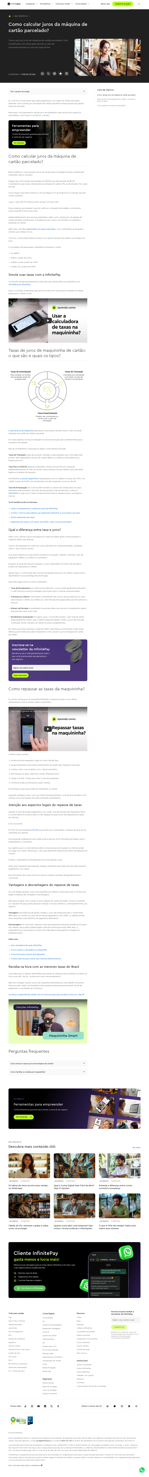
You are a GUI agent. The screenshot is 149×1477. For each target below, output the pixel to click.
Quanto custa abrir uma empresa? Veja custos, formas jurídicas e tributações (73, 1227)
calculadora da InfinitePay (19, 284)
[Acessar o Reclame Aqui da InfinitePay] (18, 1421)
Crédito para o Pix (49, 1346)
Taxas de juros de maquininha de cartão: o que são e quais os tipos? (116, 100)
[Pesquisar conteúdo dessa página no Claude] (129, 1406)
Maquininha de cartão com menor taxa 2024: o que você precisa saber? (41, 522)
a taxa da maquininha (28, 479)
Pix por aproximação (50, 1350)
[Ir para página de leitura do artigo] (29, 1165)
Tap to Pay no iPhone (16, 1321)
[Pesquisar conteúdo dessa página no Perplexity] (122, 1406)
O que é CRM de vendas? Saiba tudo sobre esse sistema (117, 1227)
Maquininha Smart (15, 1324)
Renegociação (48, 1353)
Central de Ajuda (83, 1349)
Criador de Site (14, 1353)
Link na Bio (12, 1357)
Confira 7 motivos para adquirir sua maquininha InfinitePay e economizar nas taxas (45, 513)
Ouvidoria (80, 1382)
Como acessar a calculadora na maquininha (29, 950)
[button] (32, 4)
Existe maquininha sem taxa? (23, 517)
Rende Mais (47, 1371)
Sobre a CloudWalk (84, 1365)
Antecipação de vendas (52, 1361)
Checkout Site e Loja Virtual (19, 1349)
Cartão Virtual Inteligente (52, 1325)
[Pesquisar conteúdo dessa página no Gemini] (60, 73)
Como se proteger (50, 1390)
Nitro (10, 1360)
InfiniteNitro (13, 493)
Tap (9, 1317)
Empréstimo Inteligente (51, 1328)
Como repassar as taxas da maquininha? (111, 105)
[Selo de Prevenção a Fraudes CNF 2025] (30, 1421)
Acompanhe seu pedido (86, 1332)
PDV (10, 1335)
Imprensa (80, 1379)
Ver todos (136, 1147)
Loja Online (12, 1328)
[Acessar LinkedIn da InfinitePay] (45, 1406)
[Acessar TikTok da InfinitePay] (25, 1406)
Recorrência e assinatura (17, 1364)
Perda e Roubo (48, 1383)
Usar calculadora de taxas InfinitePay (26, 945)
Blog (78, 1321)
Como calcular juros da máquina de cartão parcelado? (116, 95)
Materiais (80, 1324)
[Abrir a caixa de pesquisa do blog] (139, 4)
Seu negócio (21, 16)
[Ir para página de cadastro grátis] (74, 1108)
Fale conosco (82, 1353)
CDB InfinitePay (48, 1339)
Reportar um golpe (50, 1386)
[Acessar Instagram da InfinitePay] (32, 1406)
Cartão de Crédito (50, 1335)
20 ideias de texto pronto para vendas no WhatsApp (28, 1186)
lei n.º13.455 (33, 830)
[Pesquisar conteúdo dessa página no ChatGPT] (54, 73)
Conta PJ (46, 1332)
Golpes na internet (50, 1393)
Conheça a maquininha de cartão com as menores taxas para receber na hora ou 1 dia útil (46, 994)
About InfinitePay (83, 1372)
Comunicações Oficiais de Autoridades (91, 1386)
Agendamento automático (53, 1357)
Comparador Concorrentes (87, 1339)
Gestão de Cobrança (16, 1339)
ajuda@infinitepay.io (44, 1441)
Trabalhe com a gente (85, 1375)
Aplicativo (12, 1342)
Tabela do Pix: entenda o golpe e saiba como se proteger (28, 1227)
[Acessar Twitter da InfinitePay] (51, 1406)
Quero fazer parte (20, 675)
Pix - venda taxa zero (16, 1371)
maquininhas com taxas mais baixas (41, 229)
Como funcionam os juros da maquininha (28, 954)
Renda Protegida (49, 1368)
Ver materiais (19, 143)
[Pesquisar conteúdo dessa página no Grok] (136, 1406)
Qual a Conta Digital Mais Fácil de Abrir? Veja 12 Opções (74, 1186)
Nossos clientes (83, 1346)
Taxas (79, 1317)
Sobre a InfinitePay (84, 1368)
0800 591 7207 (66, 1441)
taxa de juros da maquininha (21, 431)
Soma (45, 1364)
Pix (44, 1321)
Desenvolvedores (83, 1335)
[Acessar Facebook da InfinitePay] (58, 1406)
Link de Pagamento (15, 1332)
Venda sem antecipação (17, 1367)
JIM (44, 1343)
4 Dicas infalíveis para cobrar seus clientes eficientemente (36, 959)
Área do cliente (14, 1346)
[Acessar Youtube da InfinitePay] (38, 1406)
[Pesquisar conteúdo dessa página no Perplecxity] (66, 73)
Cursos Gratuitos (83, 1342)
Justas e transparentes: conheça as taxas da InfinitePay (34, 508)
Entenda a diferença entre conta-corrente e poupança (116, 1186)
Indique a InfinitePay (84, 1328)
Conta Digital (48, 1318)
